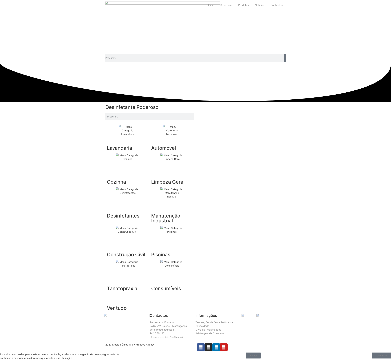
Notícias (259, 5)
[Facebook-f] (201, 347)
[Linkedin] (216, 347)
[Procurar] (285, 58)
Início (211, 5)
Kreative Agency (145, 344)
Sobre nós (226, 5)
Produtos (243, 5)
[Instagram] (208, 347)
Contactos (276, 5)
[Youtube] (224, 347)
